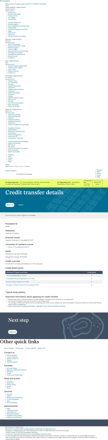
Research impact (13, 47)
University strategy (14, 114)
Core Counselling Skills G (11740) (16, 275)
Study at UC (12, 12)
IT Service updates (13, 399)
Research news (13, 56)
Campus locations (13, 119)
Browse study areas (14, 14)
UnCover (9, 381)
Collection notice (45, 434)
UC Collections (13, 82)
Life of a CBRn (12, 49)
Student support (13, 24)
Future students (12, 355)
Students (11, 155)
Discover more (9, 42)
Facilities (11, 84)
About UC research (14, 44)
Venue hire (11, 87)
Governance (12, 133)
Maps (9, 161)
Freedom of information (14, 415)
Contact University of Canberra (18, 148)
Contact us (11, 58)
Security (10, 101)
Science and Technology (14, 375)
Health (9, 373)
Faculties (11, 118)
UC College (11, 17)
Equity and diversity (14, 143)
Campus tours (12, 81)
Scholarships (12, 27)
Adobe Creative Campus (15, 98)
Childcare (11, 91)
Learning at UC (12, 136)
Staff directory (12, 412)
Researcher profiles (13, 414)
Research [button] (8, 39)
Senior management (14, 116)
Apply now (9, 205)
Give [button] (6, 61)
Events (9, 386)
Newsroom (10, 383)
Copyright (16, 434)
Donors (9, 360)
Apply (10, 31)
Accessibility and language (24, 174)
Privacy (29, 434)
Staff (9, 156)
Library (10, 160)
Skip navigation (5, 1)
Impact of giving (13, 71)
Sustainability (12, 129)
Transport (11, 94)
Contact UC (9, 434)
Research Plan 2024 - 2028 (16, 46)
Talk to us (11, 34)
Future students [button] (10, 7)
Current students (30, 348)
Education (10, 371)
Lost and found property (16, 103)
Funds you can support (15, 67)
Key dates (11, 146)
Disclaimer (23, 434)
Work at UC (11, 145)
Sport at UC (12, 99)
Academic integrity (14, 128)
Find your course (15, 215)
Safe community (13, 104)
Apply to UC (41, 348)
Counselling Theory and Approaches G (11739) (20, 278)
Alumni (10, 158)
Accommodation (12, 402)
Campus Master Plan (14, 86)
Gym (8, 401)
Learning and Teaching (15, 138)
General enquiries (12, 362)
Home (7, 215)
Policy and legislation (15, 135)
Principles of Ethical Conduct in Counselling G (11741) (22, 285)
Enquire (20, 205)
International (12, 19)
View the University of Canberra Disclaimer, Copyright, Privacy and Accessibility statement (36, 306)
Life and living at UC (14, 22)
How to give (12, 69)
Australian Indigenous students (18, 29)
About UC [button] (8, 109)
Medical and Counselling (14, 397)
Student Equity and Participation (18, 141)
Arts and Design (12, 368)
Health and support (14, 93)
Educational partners (14, 121)
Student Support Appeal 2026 (17, 66)
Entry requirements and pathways (18, 26)
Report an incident (14, 106)
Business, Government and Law (16, 370)
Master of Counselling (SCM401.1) (18, 247)
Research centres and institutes (18, 51)
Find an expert (11, 384)
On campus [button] (8, 76)
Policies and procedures (14, 417)
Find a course (9, 11)
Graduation (11, 123)
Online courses (12, 16)
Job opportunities (12, 410)
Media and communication (16, 131)
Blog (8, 388)
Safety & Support (10, 170)
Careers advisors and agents (17, 36)
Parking (10, 96)
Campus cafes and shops (16, 89)
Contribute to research (15, 53)
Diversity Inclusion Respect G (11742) (17, 282)
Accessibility (36, 434)
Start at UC (11, 33)
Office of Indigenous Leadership (18, 124)
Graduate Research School (16, 54)
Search (7, 166)
